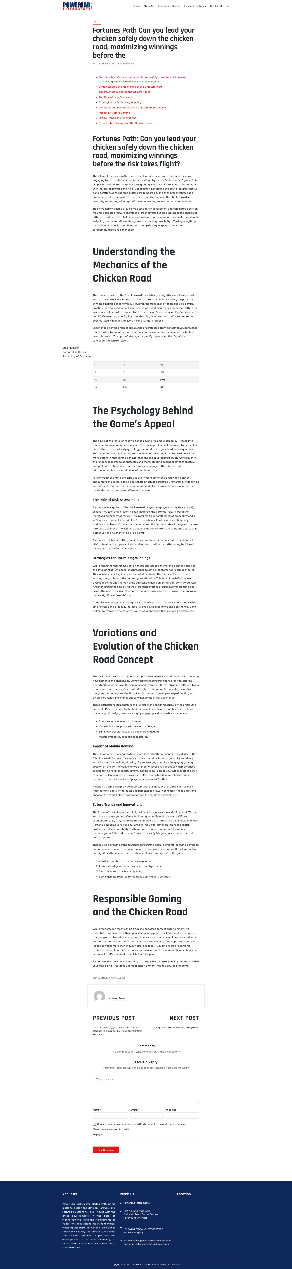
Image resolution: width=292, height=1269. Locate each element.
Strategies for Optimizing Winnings (121, 102)
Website (171, 1109)
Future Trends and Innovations (117, 118)
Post (96, 22)
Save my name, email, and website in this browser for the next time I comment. (141, 1124)
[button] (117, 998)
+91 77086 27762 (153, 1229)
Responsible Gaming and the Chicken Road (125, 123)
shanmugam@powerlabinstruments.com (147, 1240)
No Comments (126, 63)
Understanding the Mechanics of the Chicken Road (130, 86)
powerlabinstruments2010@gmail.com (146, 1243)
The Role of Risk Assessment (117, 97)
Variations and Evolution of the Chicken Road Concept (132, 107)
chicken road (174, 180)
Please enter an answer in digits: (111, 1129)
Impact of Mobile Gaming (114, 112)
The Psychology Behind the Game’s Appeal (125, 92)
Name (97, 1109)
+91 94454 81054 (133, 1229)
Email (134, 1109)
